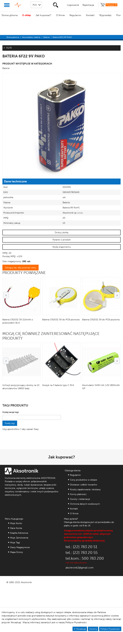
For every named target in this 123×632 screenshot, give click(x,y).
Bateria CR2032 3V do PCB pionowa (60, 319)
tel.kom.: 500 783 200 (85, 558)
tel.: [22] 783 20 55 (82, 552)
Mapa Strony (16, 552)
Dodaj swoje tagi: (10, 412)
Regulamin (75, 15)
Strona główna (10, 15)
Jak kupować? (43, 15)
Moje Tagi (15, 542)
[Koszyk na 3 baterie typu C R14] (61, 362)
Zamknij (93, 629)
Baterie (46, 37)
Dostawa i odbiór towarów (83, 484)
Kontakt (90, 15)
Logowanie (73, 5)
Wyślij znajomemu (61, 247)
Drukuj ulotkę (61, 232)
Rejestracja (88, 5)
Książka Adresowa (19, 533)
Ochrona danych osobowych (85, 504)
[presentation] (6, 295)
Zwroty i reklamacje (80, 499)
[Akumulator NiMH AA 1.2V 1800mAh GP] (101, 362)
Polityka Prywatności (110, 629)
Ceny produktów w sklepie (83, 479)
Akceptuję (81, 629)
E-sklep (26, 15)
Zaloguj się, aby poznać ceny (20, 267)
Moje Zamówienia (19, 537)
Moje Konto (16, 523)
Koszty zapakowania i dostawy (85, 489)
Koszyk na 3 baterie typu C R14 (58, 385)
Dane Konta (16, 528)
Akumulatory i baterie (31, 37)
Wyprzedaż (105, 15)
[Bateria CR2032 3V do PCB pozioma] (101, 296)
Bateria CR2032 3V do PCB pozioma (100, 319)
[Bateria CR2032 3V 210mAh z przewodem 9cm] (21, 296)
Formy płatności (78, 494)
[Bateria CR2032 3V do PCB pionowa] (61, 296)
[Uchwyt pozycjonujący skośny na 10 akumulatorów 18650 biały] (21, 362)
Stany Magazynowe (20, 547)
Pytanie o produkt (62, 239)
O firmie (60, 15)
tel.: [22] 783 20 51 (81, 546)
